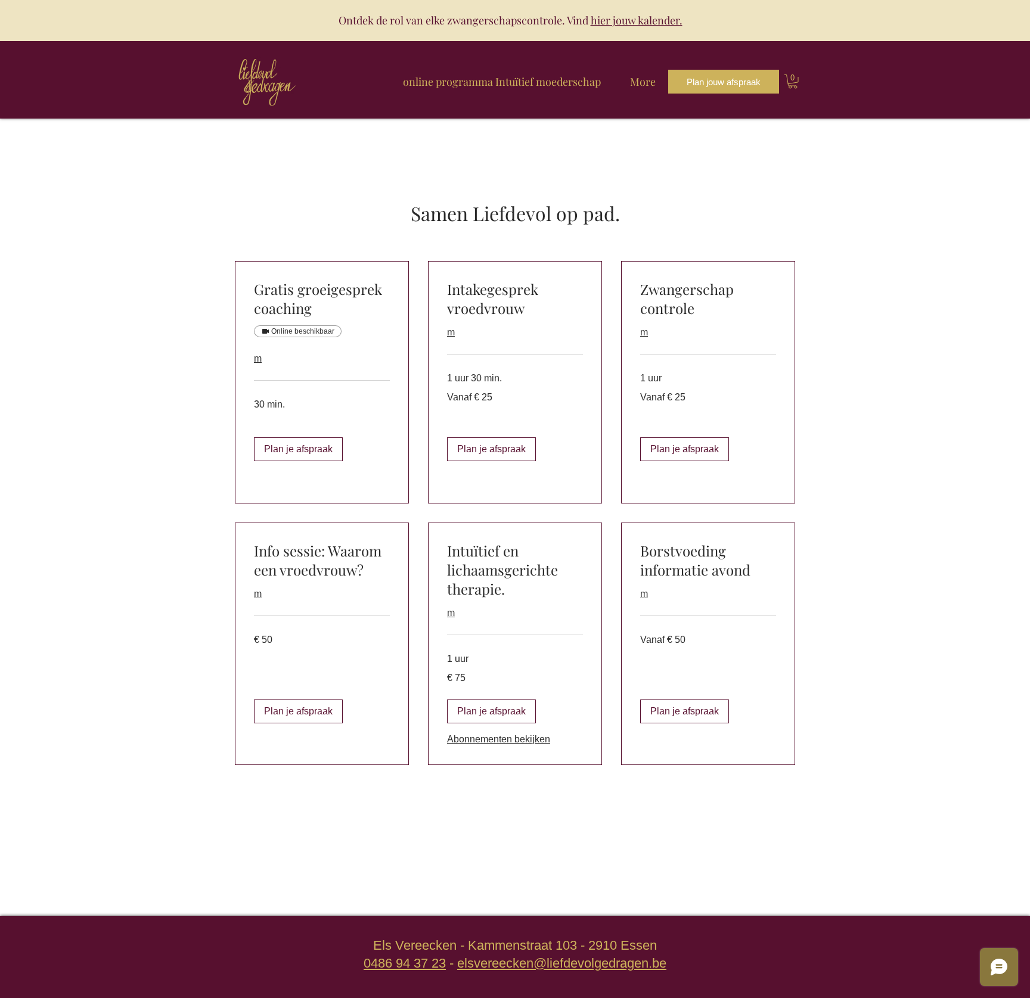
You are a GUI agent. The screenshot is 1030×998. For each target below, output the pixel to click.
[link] (322, 299)
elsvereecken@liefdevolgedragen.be (561, 963)
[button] (792, 81)
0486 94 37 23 (405, 963)
